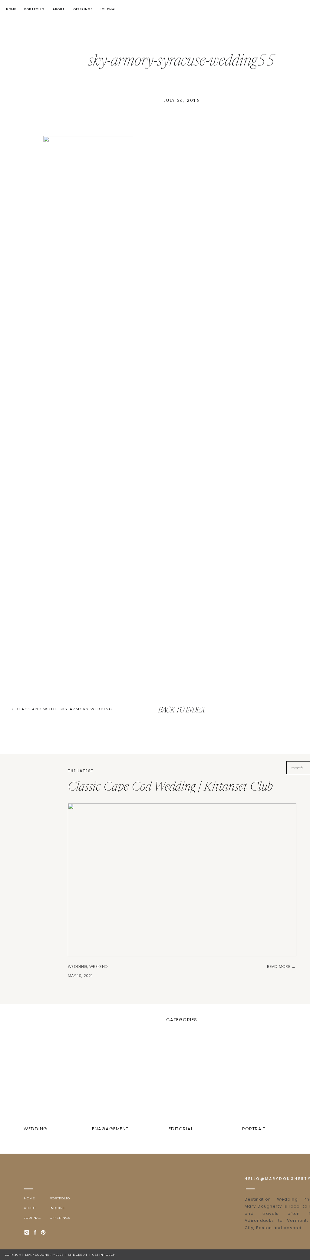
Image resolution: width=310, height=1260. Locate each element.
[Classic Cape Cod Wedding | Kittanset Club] (36, 1079)
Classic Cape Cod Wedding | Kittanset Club (170, 787)
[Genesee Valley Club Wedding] (254, 1079)
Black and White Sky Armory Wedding (64, 709)
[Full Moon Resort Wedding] (181, 1079)
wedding (77, 966)
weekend (98, 966)
